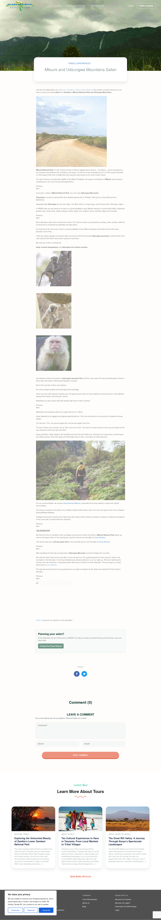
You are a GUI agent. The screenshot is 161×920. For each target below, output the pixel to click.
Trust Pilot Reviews (89, 899)
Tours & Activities (75, 5)
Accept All (46, 910)
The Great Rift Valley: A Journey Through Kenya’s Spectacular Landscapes (127, 841)
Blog (84, 906)
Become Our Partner (123, 899)
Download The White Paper (126, 906)
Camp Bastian (51, 565)
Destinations (97, 5)
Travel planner (146, 6)
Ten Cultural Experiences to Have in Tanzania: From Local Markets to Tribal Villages (80, 841)
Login (131, 5)
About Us (86, 903)
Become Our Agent (122, 903)
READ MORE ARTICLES (80, 876)
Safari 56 (39, 620)
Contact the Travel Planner (51, 646)
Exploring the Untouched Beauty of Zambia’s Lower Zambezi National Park (32, 841)
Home (58, 5)
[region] (31, 902)
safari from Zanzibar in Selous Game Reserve (75, 90)
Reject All (30, 910)
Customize (15, 910)
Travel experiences (79, 63)
